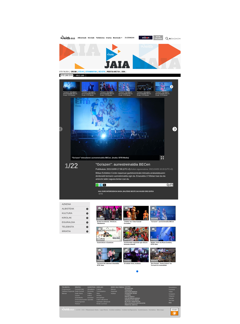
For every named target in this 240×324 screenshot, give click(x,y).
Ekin (123, 72)
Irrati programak (80, 301)
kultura (67, 213)
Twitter (171, 291)
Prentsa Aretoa (131, 305)
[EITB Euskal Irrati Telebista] (67, 35)
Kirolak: (99, 287)
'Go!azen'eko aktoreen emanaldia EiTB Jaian (108, 264)
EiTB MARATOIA (91, 72)
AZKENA (66, 204)
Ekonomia (91, 291)
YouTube (171, 300)
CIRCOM (73, 72)
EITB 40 (81, 72)
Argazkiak (114, 291)
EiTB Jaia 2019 (67, 75)
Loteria (128, 295)
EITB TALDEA (158, 37)
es (173, 39)
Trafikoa (128, 290)
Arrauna (98, 295)
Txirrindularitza (101, 291)
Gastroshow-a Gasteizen (105, 242)
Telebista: (66, 287)
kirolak (67, 217)
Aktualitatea (91, 289)
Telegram (171, 296)
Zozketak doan (131, 293)
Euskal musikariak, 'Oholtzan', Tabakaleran (107, 222)
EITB (101, 194)
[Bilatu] (167, 38)
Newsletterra (172, 287)
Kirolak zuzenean (101, 303)
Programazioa (66, 289)
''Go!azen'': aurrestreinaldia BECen (123, 164)
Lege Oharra (104, 310)
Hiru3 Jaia (80, 75)
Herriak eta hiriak (132, 300)
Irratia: (78, 287)
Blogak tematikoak (132, 301)
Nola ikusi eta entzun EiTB (135, 303)
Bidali (171, 185)
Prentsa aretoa (113, 72)
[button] (171, 86)
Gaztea (77, 295)
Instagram (172, 294)
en (176, 39)
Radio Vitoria (79, 293)
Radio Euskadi (79, 291)
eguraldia (68, 222)
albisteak (68, 208)
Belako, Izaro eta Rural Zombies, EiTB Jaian (161, 243)
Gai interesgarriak (132, 298)
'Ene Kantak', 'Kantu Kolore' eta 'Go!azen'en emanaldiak (161, 264)
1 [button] (137, 271)
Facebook (172, 289)
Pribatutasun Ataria (92, 310)
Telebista (68, 226)
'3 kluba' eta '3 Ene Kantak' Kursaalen (133, 222)
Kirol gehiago (100, 297)
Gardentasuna (143, 310)
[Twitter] (104, 185)
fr (180, 39)
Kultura (90, 295)
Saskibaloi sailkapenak (103, 301)
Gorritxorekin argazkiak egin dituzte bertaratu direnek (136, 243)
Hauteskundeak (131, 292)
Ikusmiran (91, 297)
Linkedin (171, 298)
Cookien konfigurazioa (129, 310)
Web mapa (160, 310)
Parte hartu (129, 296)
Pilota (98, 293)
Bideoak (64, 293)
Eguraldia (90, 299)
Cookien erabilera (115, 310)
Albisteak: (92, 287)
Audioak (113, 293)
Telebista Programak (68, 291)
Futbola (98, 289)
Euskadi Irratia (79, 289)
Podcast (77, 303)
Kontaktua (152, 310)
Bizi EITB (102, 72)
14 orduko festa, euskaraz (132, 263)
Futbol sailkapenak (102, 299)
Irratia (66, 231)
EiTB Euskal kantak (81, 299)
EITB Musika (79, 297)
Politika (90, 293)
